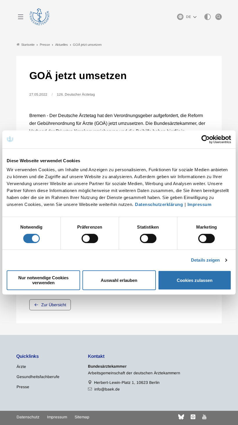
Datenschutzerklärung (159, 204)
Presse (23, 387)
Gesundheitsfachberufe (38, 377)
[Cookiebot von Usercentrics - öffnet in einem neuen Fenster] (206, 139)
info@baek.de (107, 389)
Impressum (199, 204)
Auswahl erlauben (119, 280)
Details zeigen (205, 260)
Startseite (28, 44)
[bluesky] (181, 417)
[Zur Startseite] (39, 16)
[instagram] (193, 417)
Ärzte (21, 366)
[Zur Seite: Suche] (218, 17)
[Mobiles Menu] (20, 16)
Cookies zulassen (194, 280)
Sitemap (82, 417)
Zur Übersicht (53, 304)
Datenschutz (28, 417)
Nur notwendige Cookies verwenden (43, 280)
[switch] (90, 238)
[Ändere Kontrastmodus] (207, 17)
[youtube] (204, 417)
